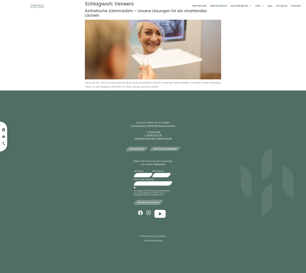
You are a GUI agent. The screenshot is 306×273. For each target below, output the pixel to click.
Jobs (257, 6)
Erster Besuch (218, 6)
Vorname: (139, 171)
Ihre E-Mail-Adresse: (144, 179)
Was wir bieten (239, 6)
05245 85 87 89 (154, 135)
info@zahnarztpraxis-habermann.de (153, 138)
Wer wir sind (199, 6)
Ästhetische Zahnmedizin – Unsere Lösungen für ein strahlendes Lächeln (146, 13)
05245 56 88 (154, 132)
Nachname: (158, 171)
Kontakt (296, 6)
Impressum (160, 236)
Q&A (269, 6)
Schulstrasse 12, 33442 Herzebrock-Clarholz (153, 125)
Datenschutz (146, 236)
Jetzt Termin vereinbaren (165, 149)
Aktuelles (281, 6)
